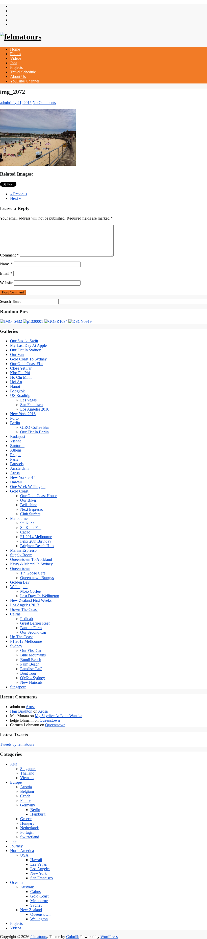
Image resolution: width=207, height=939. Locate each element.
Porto (14, 418)
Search (5, 301)
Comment (9, 255)
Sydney (16, 646)
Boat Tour (28, 673)
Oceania (16, 882)
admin (5, 102)
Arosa (15, 473)
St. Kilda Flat (30, 527)
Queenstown (20, 568)
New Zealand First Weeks (30, 600)
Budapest (17, 436)
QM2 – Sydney (32, 678)
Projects (16, 67)
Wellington (19, 587)
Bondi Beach (30, 659)
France (25, 800)
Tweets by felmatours (17, 744)
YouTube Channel (24, 81)
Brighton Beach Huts (37, 546)
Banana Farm (31, 628)
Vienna (15, 441)
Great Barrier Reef (35, 623)
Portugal (27, 832)
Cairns (15, 614)
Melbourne (19, 518)
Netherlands (29, 828)
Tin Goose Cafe (32, 573)
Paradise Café (31, 669)
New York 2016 (23, 414)
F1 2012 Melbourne (26, 641)
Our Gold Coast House (38, 496)
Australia (27, 887)
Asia (13, 764)
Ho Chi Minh (21, 377)
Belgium (27, 791)
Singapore (18, 687)
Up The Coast (21, 637)
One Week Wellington (27, 486)
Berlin (15, 423)
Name (6, 264)
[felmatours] (20, 36)
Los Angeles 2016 (34, 409)
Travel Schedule (23, 72)
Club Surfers (30, 514)
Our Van (17, 354)
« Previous (18, 194)
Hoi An (16, 382)
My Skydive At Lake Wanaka (58, 716)
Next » (15, 198)
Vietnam (27, 778)
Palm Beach (29, 664)
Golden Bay (20, 582)
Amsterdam (19, 468)
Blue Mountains (33, 655)
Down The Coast (24, 609)
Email (6, 273)
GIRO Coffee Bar (34, 427)
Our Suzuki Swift (24, 341)
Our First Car (30, 650)
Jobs (13, 63)
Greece (26, 819)
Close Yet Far (21, 368)
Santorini (17, 445)
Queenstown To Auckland (31, 559)
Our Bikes (28, 500)
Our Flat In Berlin (34, 432)
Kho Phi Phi (20, 373)
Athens (15, 450)
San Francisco (31, 404)
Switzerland (29, 837)
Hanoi (15, 386)
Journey (16, 846)
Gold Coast (19, 491)
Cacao (25, 532)
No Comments (44, 102)
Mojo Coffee (30, 591)
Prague (15, 455)
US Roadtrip (20, 395)
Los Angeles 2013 (24, 605)
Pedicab (26, 618)
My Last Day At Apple (28, 345)
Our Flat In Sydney (25, 350)
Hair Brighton (21, 711)
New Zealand (31, 910)
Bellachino (28, 505)
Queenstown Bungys (37, 577)
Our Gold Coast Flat (26, 363)
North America (22, 850)
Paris (14, 459)
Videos (15, 58)
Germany (27, 805)
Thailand (27, 773)
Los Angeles (40, 869)
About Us (18, 76)
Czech (25, 796)
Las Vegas (28, 400)
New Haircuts (31, 682)
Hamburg (37, 814)
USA (24, 855)
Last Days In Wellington (39, 596)
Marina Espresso (23, 550)
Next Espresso (31, 509)
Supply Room (21, 555)
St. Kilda (27, 523)
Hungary (27, 823)
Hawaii (16, 482)
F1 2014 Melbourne (36, 537)
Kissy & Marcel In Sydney (31, 564)
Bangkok (17, 391)
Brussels (16, 464)
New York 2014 (23, 477)
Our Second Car (33, 632)
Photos (15, 54)
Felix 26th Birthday (35, 541)
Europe (16, 782)
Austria (26, 787)
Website (6, 283)
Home (15, 49)
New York (38, 873)
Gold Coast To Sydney (28, 359)
